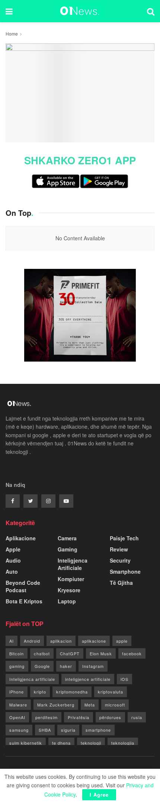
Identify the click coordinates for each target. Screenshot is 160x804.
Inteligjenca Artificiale (72, 564)
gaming (17, 666)
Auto (12, 571)
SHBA (45, 730)
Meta (89, 705)
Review (119, 549)
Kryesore (69, 590)
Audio (13, 560)
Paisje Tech (124, 538)
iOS (124, 679)
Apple (13, 549)
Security (120, 560)
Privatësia (78, 717)
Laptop (67, 601)
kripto (40, 692)
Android (32, 641)
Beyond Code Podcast (23, 586)
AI (11, 641)
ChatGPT (70, 653)
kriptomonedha (72, 692)
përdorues (110, 717)
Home (12, 33)
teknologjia (122, 743)
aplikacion (61, 641)
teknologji (91, 743)
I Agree (99, 794)
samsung (19, 730)
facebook (132, 653)
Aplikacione (21, 538)
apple (122, 641)
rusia (136, 717)
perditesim (46, 717)
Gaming (67, 549)
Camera (67, 538)
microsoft (115, 705)
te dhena (61, 743)
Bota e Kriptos (24, 601)
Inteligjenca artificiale (32, 679)
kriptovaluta (110, 692)
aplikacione (94, 641)
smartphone (98, 730)
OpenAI (17, 717)
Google (42, 666)
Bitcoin (16, 653)
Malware (18, 705)
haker (66, 666)
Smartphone (125, 571)
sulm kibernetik (25, 743)
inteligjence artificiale (88, 679)
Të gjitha (121, 582)
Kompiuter (71, 579)
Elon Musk (101, 653)
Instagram (93, 666)
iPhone (16, 692)
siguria (68, 730)
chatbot (42, 653)
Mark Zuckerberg (55, 705)
